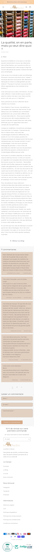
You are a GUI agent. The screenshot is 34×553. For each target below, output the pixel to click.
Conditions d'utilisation (10, 523)
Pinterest (6, 494)
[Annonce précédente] (3, 2)
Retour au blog (18, 241)
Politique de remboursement (12, 516)
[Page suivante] (21, 387)
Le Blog (5, 470)
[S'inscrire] (29, 439)
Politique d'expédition (10, 512)
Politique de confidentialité (11, 519)
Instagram (6, 487)
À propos (6, 466)
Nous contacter (8, 477)
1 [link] (12, 387)
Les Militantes (19, 539)
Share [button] (4, 57)
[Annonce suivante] (31, 2)
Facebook (6, 491)
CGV (4, 508)
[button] (3, 7)
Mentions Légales (8, 505)
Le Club (5, 473)
